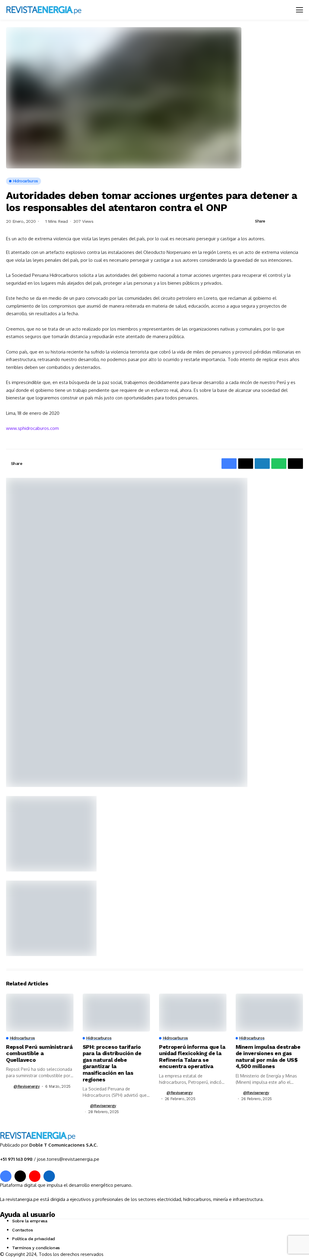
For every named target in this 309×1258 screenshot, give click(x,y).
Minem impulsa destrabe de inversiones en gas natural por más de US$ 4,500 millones (268, 1057)
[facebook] (5, 1176)
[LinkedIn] (49, 1176)
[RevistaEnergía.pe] (43, 10)
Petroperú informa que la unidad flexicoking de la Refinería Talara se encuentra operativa (192, 1057)
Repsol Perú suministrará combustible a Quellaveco (39, 1053)
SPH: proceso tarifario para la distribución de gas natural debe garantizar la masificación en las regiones (112, 1063)
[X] (20, 1176)
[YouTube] (34, 1176)
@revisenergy (27, 1086)
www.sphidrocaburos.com (32, 428)
